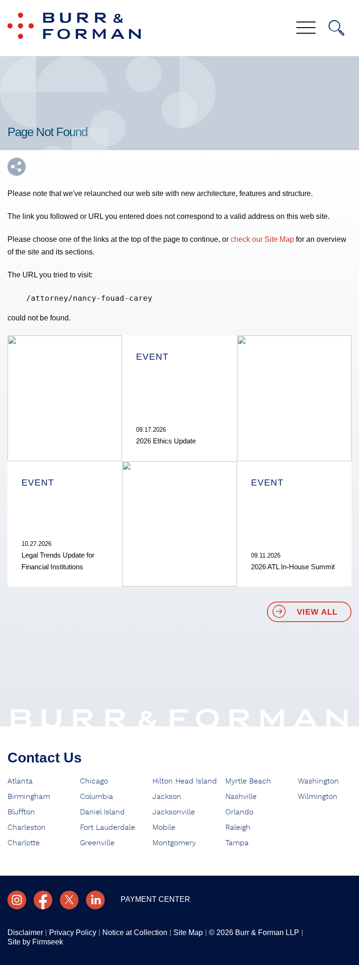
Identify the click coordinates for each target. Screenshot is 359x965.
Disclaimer (25, 932)
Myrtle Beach (248, 781)
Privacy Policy (72, 932)
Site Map (188, 932)
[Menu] (305, 28)
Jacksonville (173, 812)
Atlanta (20, 781)
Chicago (94, 781)
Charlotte (23, 843)
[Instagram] (16, 900)
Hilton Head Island (184, 781)
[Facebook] (43, 900)
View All (317, 612)
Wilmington (317, 796)
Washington (318, 781)
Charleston (26, 827)
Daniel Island (102, 812)
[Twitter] (69, 900)
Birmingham (28, 796)
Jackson (166, 796)
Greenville (97, 843)
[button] (16, 167)
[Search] (337, 28)
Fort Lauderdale (107, 827)
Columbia (96, 796)
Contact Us (44, 757)
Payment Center (155, 899)
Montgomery (174, 843)
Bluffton (21, 812)
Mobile (163, 827)
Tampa (237, 843)
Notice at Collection (134, 932)
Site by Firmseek (35, 942)
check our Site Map (262, 239)
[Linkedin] (95, 900)
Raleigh (238, 827)
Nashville (241, 796)
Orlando (239, 812)
